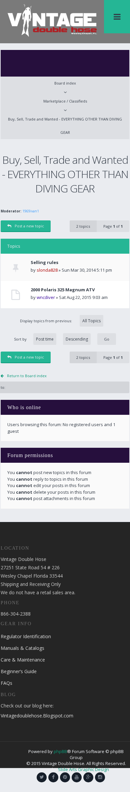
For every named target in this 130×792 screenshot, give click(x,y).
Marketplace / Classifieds (65, 101)
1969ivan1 (30, 211)
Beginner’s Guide (19, 671)
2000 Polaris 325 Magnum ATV (63, 290)
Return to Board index (27, 375)
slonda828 (47, 270)
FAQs (6, 683)
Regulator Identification (26, 636)
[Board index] (52, 20)
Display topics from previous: (46, 320)
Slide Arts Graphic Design (83, 769)
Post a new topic (29, 225)
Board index (65, 83)
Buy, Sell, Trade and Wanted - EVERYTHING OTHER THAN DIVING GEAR (65, 126)
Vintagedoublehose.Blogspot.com (37, 715)
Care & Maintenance (23, 660)
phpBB (60, 751)
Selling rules (44, 262)
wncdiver (46, 297)
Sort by (20, 339)
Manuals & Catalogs (22, 648)
